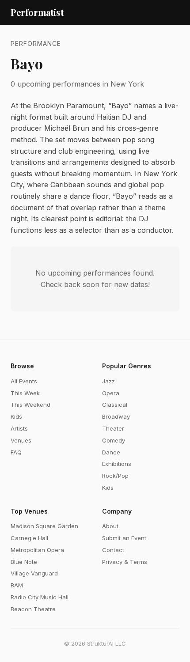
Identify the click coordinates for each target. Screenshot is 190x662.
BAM (17, 585)
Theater (113, 428)
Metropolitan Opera (37, 549)
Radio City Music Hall (39, 597)
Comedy (113, 440)
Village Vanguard (34, 573)
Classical (114, 404)
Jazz (108, 381)
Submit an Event (124, 537)
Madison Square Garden (44, 526)
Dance (111, 452)
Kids (16, 416)
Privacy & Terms (124, 561)
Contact (113, 549)
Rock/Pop (115, 475)
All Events (24, 381)
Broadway (116, 416)
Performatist (37, 12)
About (110, 526)
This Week (25, 393)
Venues (21, 440)
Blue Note (24, 561)
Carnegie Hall (29, 537)
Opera (110, 393)
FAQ (16, 452)
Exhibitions (116, 463)
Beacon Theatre (33, 609)
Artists (19, 428)
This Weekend (30, 404)
